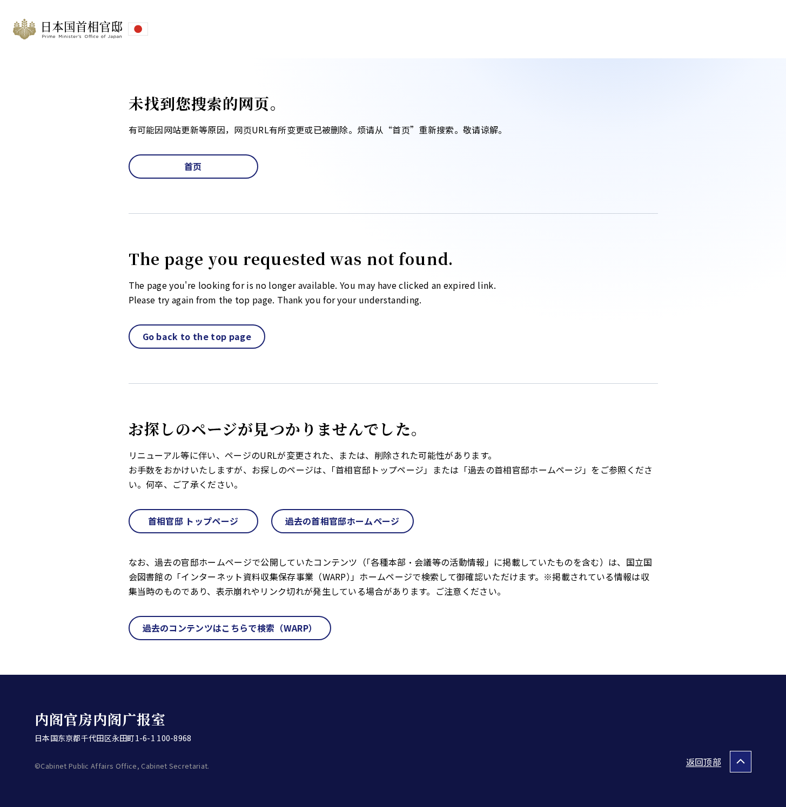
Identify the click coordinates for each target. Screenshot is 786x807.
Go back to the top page (197, 336)
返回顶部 (703, 761)
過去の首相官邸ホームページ (342, 520)
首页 (193, 166)
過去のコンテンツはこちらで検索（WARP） (230, 627)
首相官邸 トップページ (193, 520)
